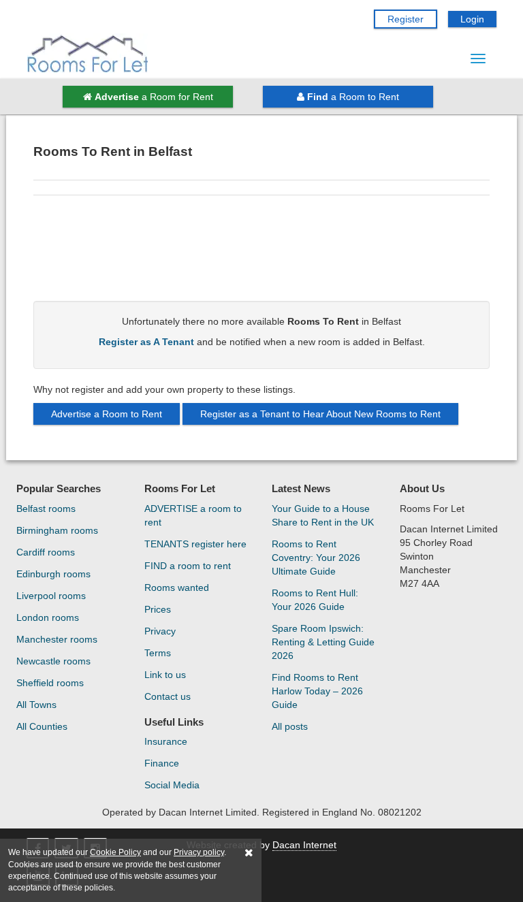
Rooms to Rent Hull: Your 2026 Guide (315, 599)
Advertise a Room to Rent (106, 413)
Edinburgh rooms (53, 573)
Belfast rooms (46, 508)
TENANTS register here (195, 543)
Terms (157, 652)
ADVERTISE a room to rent (193, 515)
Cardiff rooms (45, 552)
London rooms (47, 617)
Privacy (160, 631)
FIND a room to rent (187, 565)
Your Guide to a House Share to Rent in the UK (323, 515)
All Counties (41, 726)
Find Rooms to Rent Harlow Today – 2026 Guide (317, 691)
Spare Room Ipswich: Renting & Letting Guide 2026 (323, 642)
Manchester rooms (56, 639)
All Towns (36, 704)
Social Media (172, 784)
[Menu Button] (478, 58)
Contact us (167, 696)
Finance (161, 763)
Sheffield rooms (50, 682)
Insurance (165, 741)
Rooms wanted (176, 587)
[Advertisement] (261, 253)
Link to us (165, 674)
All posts (290, 726)
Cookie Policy (115, 852)
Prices (157, 609)
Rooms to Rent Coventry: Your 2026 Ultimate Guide (316, 557)
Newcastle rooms (53, 661)
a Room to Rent (353, 96)
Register (405, 19)
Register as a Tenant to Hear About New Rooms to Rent (320, 413)
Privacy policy (199, 852)
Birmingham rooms (57, 530)
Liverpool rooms (51, 595)
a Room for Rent (154, 96)
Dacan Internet (304, 844)
